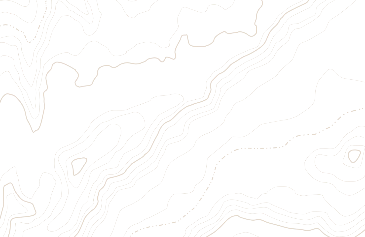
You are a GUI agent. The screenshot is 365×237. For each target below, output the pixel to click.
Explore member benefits (51, 129)
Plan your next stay (17, 129)
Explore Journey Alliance (124, 129)
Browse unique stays (87, 129)
